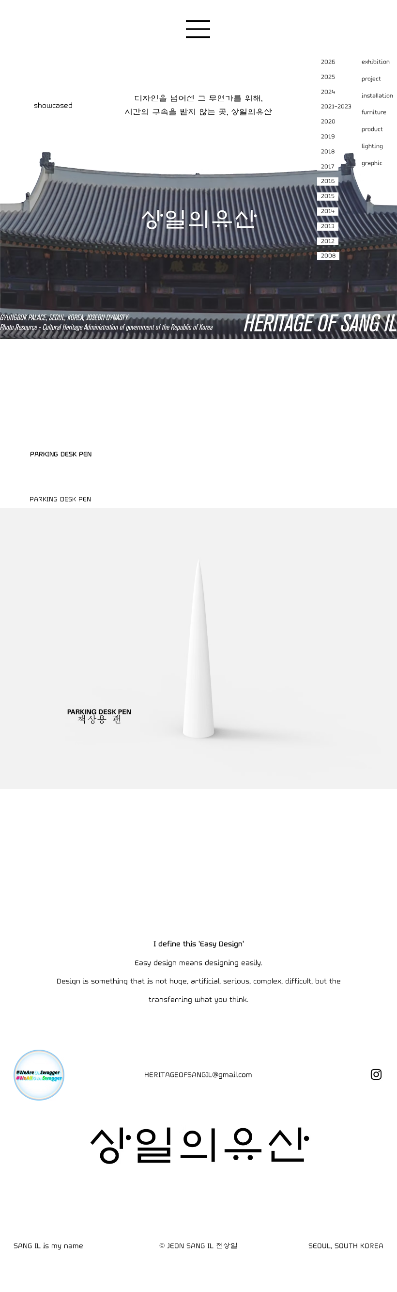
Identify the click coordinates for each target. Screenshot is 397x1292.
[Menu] (198, 29)
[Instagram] (376, 1074)
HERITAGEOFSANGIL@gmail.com (198, 1075)
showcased (53, 105)
